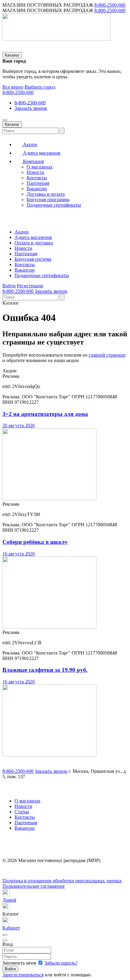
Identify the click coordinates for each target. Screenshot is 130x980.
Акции (29, 144)
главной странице (107, 355)
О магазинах (40, 166)
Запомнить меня (19, 962)
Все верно (12, 87)
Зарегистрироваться (23, 974)
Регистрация (30, 285)
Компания (33, 161)
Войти (9, 285)
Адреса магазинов (41, 152)
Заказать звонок (31, 108)
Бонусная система (33, 259)
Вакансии (37, 188)
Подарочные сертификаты (54, 204)
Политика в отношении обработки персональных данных (62, 880)
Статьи (22, 811)
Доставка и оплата (46, 194)
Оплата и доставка (34, 242)
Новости (35, 172)
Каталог (12, 55)
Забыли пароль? (60, 962)
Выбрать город (39, 87)
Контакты (37, 177)
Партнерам (38, 183)
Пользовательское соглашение (33, 886)
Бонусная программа (48, 199)
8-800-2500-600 (109, 5)
